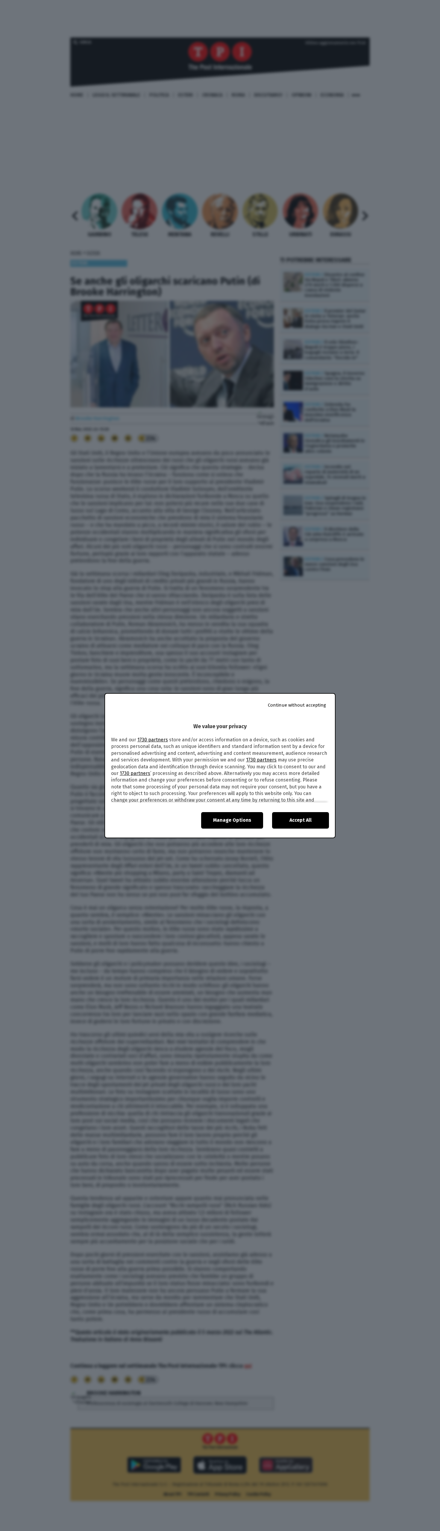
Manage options (232, 820)
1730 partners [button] (152, 740)
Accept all (300, 820)
